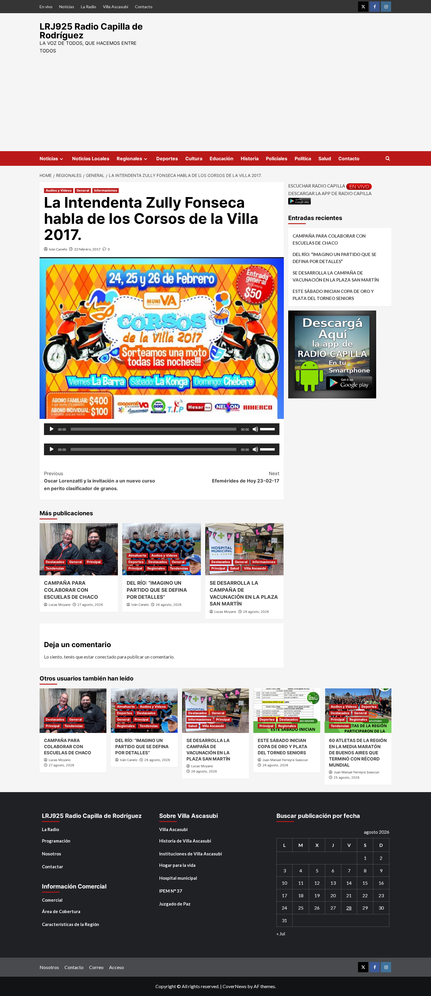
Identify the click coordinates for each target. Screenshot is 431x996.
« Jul (280, 933)
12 (317, 883)
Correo (96, 967)
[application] (161, 429)
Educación (221, 158)
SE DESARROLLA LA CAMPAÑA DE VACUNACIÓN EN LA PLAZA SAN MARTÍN (336, 276)
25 (300, 907)
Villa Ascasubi (115, 6)
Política (303, 158)
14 (349, 883)
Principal (94, 562)
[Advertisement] (215, 107)
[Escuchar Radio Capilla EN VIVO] (359, 185)
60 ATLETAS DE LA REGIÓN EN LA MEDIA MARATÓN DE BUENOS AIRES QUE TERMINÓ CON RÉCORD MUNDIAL (358, 753)
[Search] (387, 159)
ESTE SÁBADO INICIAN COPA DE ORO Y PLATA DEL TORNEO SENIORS (333, 294)
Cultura (193, 158)
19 (317, 895)
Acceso (116, 967)
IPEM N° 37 (170, 890)
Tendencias (55, 568)
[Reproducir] (52, 429)
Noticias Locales (90, 158)
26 (317, 907)
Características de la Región (70, 924)
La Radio (88, 6)
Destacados (55, 562)
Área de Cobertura (61, 911)
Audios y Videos (59, 190)
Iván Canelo (58, 249)
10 (284, 883)
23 (381, 895)
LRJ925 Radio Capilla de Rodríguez (91, 30)
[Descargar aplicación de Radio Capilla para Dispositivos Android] (299, 200)
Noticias (66, 6)
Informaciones (105, 190)
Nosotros (51, 853)
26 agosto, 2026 (168, 605)
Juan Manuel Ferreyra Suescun (285, 760)
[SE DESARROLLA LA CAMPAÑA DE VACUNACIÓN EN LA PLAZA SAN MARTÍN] (244, 549)
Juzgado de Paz (175, 903)
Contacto (143, 6)
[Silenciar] (255, 429)
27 (333, 907)
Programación (56, 840)
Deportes (167, 158)
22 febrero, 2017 (87, 249)
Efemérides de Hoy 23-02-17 (245, 477)
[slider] (268, 428)
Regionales (129, 158)
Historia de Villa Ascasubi (185, 840)
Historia (250, 158)
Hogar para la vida (177, 865)
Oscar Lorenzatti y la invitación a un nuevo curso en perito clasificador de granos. (99, 480)
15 (365, 883)
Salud (324, 158)
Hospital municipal (178, 878)
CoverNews (235, 986)
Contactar (52, 866)
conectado (105, 656)
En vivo (46, 6)
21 (349, 895)
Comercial (52, 900)
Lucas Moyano (60, 605)
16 (381, 883)
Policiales (276, 158)
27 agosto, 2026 (90, 605)
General (83, 190)
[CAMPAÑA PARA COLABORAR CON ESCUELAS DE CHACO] (79, 549)
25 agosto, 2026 (346, 777)
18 (300, 895)
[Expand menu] (61, 158)
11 (300, 883)
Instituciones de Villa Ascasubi (190, 853)
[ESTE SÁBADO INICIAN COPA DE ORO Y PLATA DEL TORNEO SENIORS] (286, 710)
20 (333, 895)
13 (333, 883)
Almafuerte (137, 555)
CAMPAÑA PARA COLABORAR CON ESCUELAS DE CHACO (71, 590)
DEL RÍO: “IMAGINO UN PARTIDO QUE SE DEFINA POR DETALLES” (157, 590)
